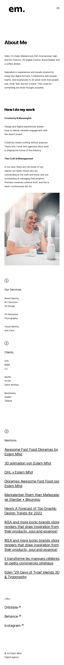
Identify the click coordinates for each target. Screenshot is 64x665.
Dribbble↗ (12, 607)
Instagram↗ (14, 625)
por (56, 481)
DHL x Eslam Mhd (18, 472)
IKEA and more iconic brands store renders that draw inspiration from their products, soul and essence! (31, 526)
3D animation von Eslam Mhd (27, 463)
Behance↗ (12, 616)
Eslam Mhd (13, 486)
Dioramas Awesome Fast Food (29, 481)
